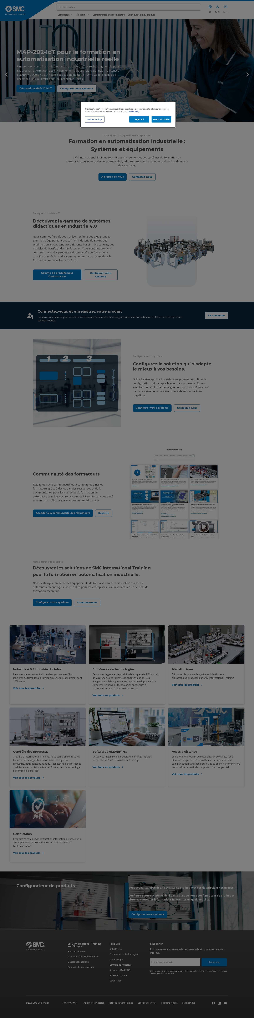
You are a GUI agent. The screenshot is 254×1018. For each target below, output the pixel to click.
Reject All (139, 119)
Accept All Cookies (161, 119)
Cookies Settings (94, 119)
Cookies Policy (133, 111)
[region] (128, 115)
